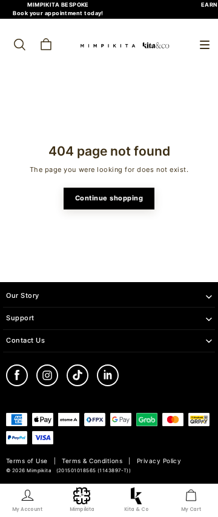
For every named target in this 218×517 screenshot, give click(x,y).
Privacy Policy (159, 461)
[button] (204, 45)
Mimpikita (39, 470)
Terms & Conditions (92, 461)
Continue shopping (109, 198)
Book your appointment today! (58, 13)
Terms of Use (27, 461)
